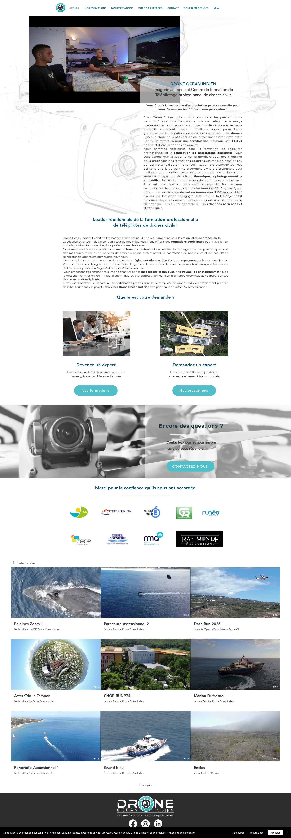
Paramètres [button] (238, 832)
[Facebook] (133, 823)
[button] (24, 562)
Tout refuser (256, 832)
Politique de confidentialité (181, 832)
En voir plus (145, 785)
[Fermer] (287, 832)
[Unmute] (39, 98)
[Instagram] (145, 823)
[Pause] (33, 98)
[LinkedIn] (158, 823)
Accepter (275, 832)
